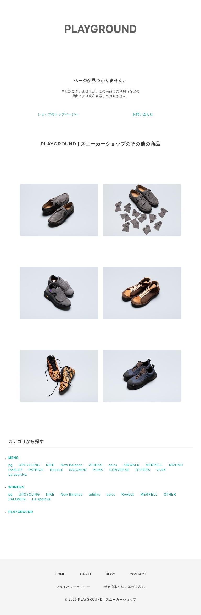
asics (113, 465)
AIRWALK (131, 465)
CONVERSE (119, 470)
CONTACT (138, 574)
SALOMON (78, 470)
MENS (13, 458)
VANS (161, 470)
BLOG (110, 574)
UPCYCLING (29, 465)
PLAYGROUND (20, 512)
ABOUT (86, 574)
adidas (94, 494)
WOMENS (16, 487)
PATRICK (36, 470)
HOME (60, 574)
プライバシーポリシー (73, 587)
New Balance (72, 465)
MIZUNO (176, 465)
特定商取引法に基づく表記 (124, 587)
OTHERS (143, 470)
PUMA (98, 470)
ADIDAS (95, 465)
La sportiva (17, 474)
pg (10, 465)
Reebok (56, 470)
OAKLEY (15, 470)
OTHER (170, 494)
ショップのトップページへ (58, 114)
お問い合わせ (143, 114)
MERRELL (154, 465)
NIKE (50, 465)
